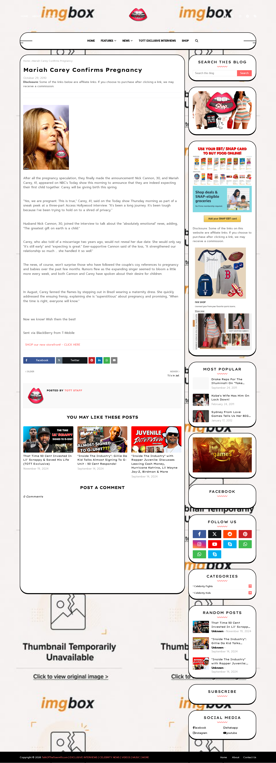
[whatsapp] (245, 544)
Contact (50, 16)
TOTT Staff (72, 390)
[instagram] (240, 16)
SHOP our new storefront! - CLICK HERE (52, 345)
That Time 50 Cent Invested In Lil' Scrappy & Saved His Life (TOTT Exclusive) (47, 459)
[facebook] (225, 16)
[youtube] (214, 544)
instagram (201, 733)
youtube (231, 733)
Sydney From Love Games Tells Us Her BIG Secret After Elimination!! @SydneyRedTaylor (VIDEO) (230, 414)
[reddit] (230, 534)
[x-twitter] (232, 16)
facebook (200, 728)
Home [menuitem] (91, 41)
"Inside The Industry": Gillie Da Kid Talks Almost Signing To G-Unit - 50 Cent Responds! (102, 459)
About (36, 16)
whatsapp (231, 728)
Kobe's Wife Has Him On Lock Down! (230, 397)
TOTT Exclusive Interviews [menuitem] (157, 41)
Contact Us (249, 757)
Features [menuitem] (107, 41)
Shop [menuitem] (185, 41)
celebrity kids (222, 593)
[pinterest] (247, 16)
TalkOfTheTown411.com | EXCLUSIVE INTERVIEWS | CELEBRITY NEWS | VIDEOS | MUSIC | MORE (95, 757)
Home (24, 16)
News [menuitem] (126, 41)
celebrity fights (223, 586)
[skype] (254, 16)
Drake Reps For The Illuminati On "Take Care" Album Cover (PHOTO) (226, 381)
